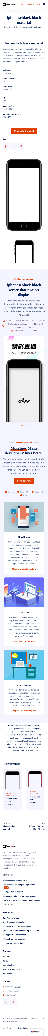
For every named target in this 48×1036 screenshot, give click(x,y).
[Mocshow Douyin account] (13, 1002)
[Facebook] (6, 146)
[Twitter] (13, 146)
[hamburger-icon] (44, 4)
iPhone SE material (10, 794)
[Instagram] (21, 146)
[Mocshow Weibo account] (6, 1002)
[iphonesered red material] (35, 778)
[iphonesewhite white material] (12, 779)
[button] (19, 425)
